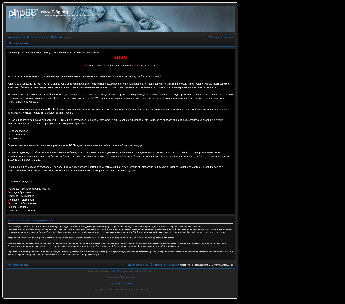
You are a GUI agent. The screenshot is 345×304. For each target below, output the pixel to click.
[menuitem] (37, 37)
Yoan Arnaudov (127, 277)
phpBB (115, 271)
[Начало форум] (24, 13)
